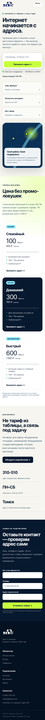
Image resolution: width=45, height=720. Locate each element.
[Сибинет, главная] (8, 4)
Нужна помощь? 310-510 (12, 76)
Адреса (5, 683)
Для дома (6, 675)
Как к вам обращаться (11, 570)
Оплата (5, 659)
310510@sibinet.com (10, 699)
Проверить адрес (22, 64)
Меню (37, 3)
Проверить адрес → (15, 270)
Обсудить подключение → (17, 460)
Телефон (6, 581)
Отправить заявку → (22, 605)
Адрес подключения (10, 592)
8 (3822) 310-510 (9, 695)
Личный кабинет (9, 656)
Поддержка (7, 663)
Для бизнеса (7, 679)
